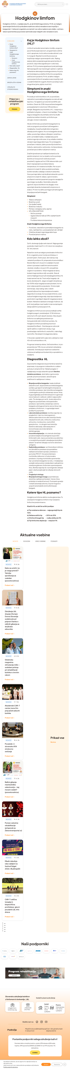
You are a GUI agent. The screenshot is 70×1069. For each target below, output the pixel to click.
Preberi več (9, 585)
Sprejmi (46, 1064)
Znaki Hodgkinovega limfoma (16, 62)
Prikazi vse (57, 737)
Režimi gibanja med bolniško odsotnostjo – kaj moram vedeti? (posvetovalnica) (12, 787)
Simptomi (14, 58)
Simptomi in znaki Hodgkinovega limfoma (14, 53)
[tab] (4, 923)
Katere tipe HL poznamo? (14, 71)
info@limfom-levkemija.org (12, 1009)
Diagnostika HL (15, 68)
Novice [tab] (15, 541)
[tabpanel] (23, 739)
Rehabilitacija (41, 1029)
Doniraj (35, 1052)
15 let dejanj (48, 1030)
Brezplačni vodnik (14, 82)
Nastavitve (57, 1064)
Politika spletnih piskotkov (10, 1067)
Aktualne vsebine (53, 1030)
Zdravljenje (11, 78)
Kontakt (60, 1029)
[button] (21, 41)
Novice (8, 564)
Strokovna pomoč (33, 1030)
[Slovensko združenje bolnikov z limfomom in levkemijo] (14, 4)
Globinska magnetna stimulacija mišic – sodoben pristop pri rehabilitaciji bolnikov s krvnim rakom (12, 667)
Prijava (14, 109)
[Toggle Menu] (66, 4)
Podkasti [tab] (54, 541)
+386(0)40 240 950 (27, 1008)
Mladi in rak (27, 1030)
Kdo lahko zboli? (15, 66)
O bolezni (10, 41)
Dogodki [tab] (26, 541)
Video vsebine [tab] (40, 541)
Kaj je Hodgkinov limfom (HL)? (14, 46)
